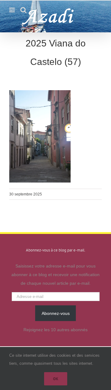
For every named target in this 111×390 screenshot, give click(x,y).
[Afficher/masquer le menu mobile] (12, 10)
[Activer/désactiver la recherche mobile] (23, 10)
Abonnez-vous (56, 313)
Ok (55, 378)
